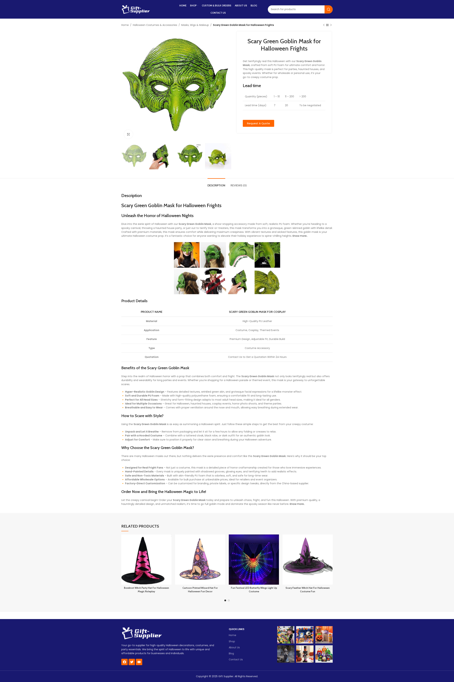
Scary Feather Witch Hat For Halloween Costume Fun (308, 589)
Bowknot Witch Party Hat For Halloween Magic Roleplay (146, 589)
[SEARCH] (329, 9)
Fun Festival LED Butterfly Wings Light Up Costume (254, 589)
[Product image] (146, 559)
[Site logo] (135, 9)
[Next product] (331, 25)
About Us (234, 647)
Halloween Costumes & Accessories (155, 25)
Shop (232, 641)
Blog (231, 653)
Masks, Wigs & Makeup (195, 25)
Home (125, 25)
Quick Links (236, 629)
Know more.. (300, 236)
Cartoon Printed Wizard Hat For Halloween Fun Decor (200, 589)
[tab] (216, 183)
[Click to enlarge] (128, 134)
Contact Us (236, 659)
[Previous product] (324, 25)
